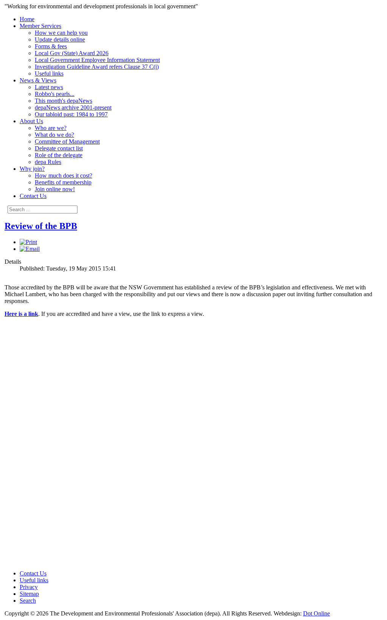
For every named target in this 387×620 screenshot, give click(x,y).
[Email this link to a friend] (30, 249)
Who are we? (51, 128)
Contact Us (33, 196)
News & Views (38, 80)
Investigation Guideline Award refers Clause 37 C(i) (97, 66)
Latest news (49, 87)
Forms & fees (51, 46)
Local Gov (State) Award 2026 (71, 53)
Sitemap (29, 594)
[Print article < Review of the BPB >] (28, 242)
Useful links (49, 73)
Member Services (40, 26)
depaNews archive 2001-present (73, 107)
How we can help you (61, 32)
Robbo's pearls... (54, 94)
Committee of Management (67, 141)
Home (27, 19)
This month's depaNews (63, 100)
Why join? (32, 168)
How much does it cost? (63, 175)
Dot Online (316, 613)
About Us (31, 121)
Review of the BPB (41, 226)
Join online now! (55, 189)
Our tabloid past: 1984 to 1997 (71, 114)
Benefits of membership (63, 182)
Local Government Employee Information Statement (97, 60)
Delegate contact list (59, 148)
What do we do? (54, 134)
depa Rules (48, 162)
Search (28, 600)
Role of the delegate (58, 155)
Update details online (60, 39)
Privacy (29, 587)
